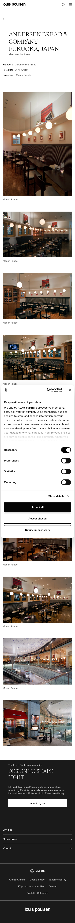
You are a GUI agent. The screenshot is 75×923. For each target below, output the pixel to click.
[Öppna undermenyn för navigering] (69, 6)
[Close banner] (70, 390)
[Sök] (63, 4)
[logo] (14, 6)
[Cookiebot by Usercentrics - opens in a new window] (47, 390)
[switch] (66, 460)
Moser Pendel (23, 74)
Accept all (38, 507)
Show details (56, 496)
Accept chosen (37, 518)
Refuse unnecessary (37, 529)
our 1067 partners (25, 407)
